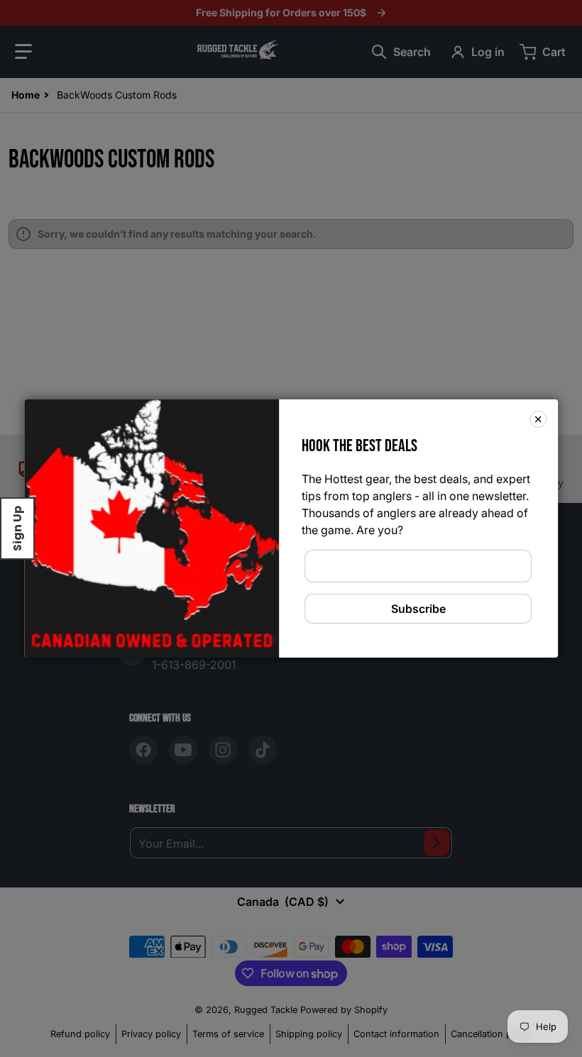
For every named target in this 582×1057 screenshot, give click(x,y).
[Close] (538, 419)
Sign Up (17, 528)
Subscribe (418, 609)
